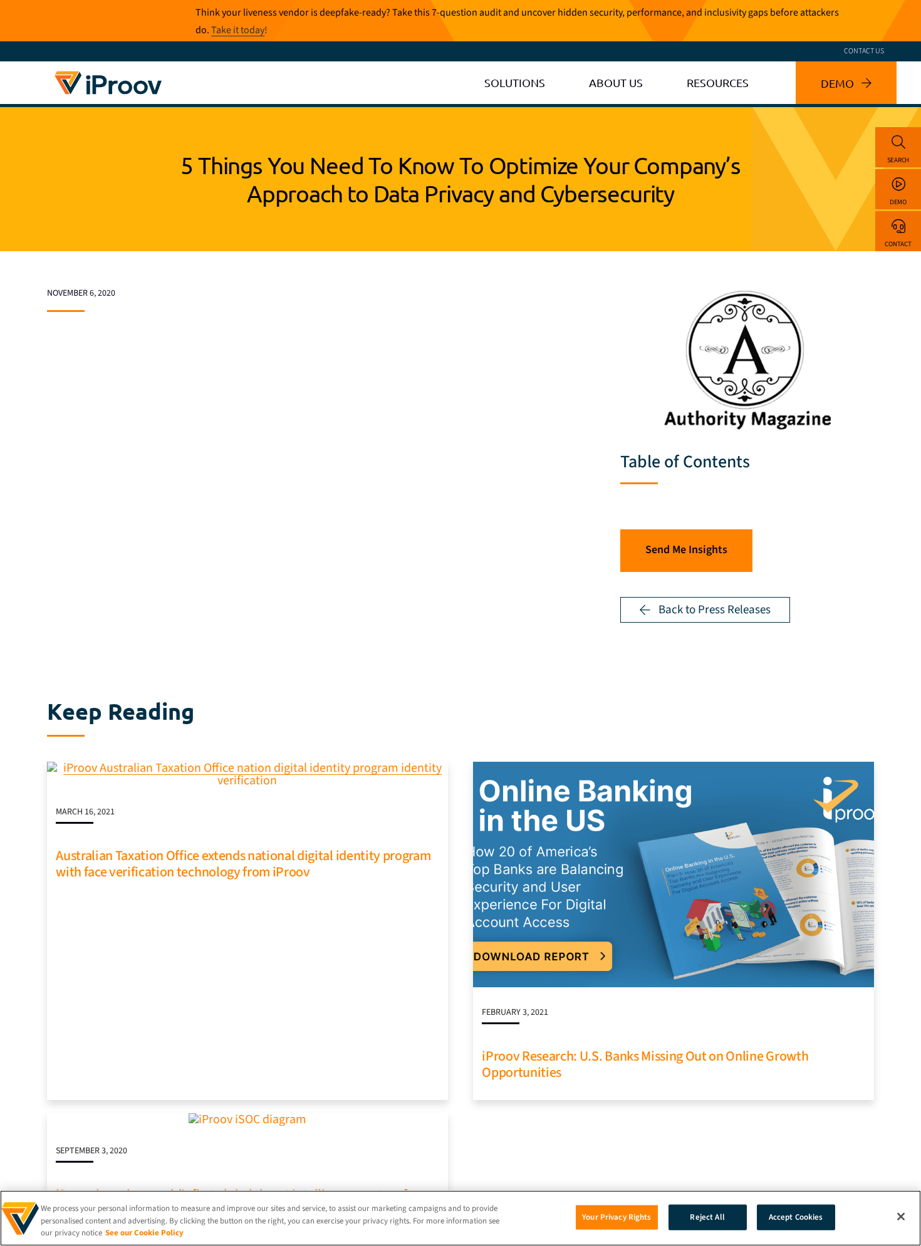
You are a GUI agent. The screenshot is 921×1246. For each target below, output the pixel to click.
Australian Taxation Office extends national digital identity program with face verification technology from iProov (243, 864)
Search (898, 160)
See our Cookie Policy (144, 1232)
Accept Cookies (796, 1216)
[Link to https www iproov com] (108, 73)
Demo (898, 202)
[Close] (901, 1216)
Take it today (237, 30)
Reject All (707, 1216)
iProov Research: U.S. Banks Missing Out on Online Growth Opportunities (645, 1064)
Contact (898, 244)
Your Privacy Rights (616, 1216)
